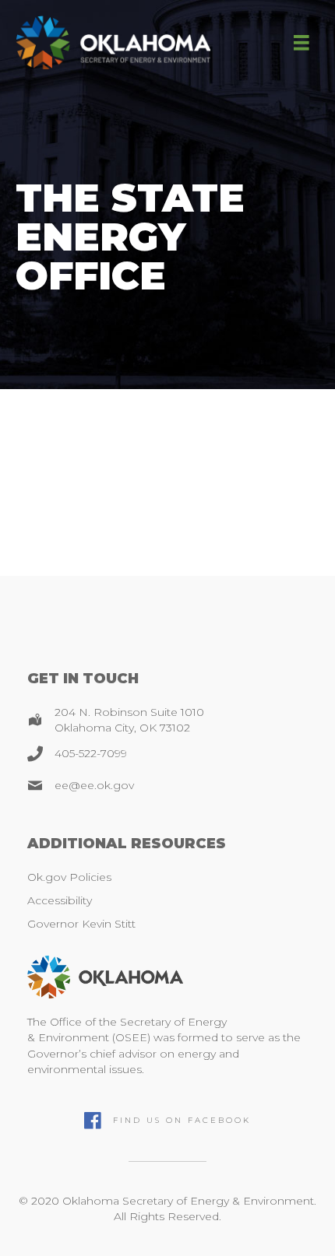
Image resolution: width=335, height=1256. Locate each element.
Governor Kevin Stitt (81, 924)
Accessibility (59, 900)
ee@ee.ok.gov (94, 785)
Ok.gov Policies (69, 877)
